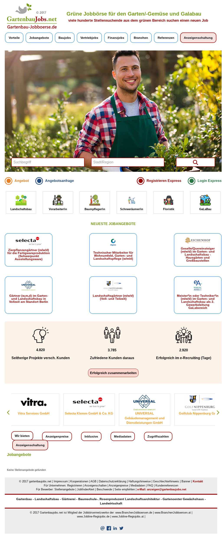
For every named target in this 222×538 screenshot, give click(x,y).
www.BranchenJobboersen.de (133, 512)
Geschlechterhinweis (166, 481)
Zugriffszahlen (158, 436)
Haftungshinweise (140, 481)
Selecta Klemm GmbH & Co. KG (37, 413)
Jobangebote (39, 37)
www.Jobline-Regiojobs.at (128, 516)
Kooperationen (79, 481)
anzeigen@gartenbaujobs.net (166, 489)
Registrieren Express (164, 181)
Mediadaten (122, 436)
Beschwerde (104, 489)
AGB (93, 481)
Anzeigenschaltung (198, 37)
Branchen (141, 37)
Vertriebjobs (89, 37)
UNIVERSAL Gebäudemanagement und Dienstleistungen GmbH (92, 418)
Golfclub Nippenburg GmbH (148, 413)
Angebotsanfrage (59, 181)
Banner (185, 481)
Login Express (210, 181)
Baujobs (65, 37)
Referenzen (166, 37)
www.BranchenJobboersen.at (173, 512)
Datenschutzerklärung (112, 481)
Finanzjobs (116, 37)
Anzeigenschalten (95, 485)
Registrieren (74, 485)
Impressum (61, 481)
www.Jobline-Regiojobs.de (93, 516)
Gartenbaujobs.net (51, 512)
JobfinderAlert (85, 489)
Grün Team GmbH (203, 413)
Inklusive (91, 436)
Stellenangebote (64, 489)
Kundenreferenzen (166, 485)
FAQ (150, 485)
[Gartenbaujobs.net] (32, 15)
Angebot (22, 181)
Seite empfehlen (124, 489)
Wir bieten (22, 436)
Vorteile (14, 37)
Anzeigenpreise (57, 436)
